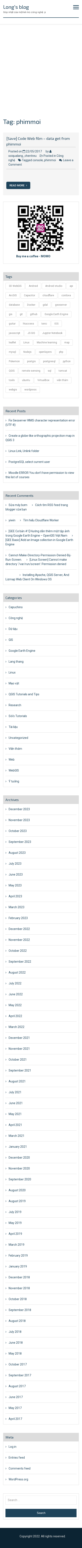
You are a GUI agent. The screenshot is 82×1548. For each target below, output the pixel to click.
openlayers (45, 351)
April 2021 (15, 1125)
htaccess (28, 323)
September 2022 (20, 961)
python (67, 361)
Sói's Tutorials (18, 716)
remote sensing (31, 370)
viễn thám (62, 380)
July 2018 (15, 1331)
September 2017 (20, 1375)
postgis (31, 361)
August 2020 (17, 1190)
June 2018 (16, 1342)
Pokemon (14, 361)
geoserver (61, 304)
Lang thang (16, 661)
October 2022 (18, 950)
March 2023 (16, 907)
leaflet (12, 342)
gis (10, 314)
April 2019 (15, 1233)
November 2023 (19, 820)
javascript (14, 333)
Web (12, 759)
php (61, 351)
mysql (12, 351)
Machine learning (47, 342)
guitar (12, 323)
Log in (12, 1446)
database (14, 304)
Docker (31, 304)
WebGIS (14, 770)
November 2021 (19, 1048)
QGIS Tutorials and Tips (24, 694)
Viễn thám (15, 748)
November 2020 (19, 1168)
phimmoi (50, 160)
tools (12, 380)
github (33, 314)
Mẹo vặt (14, 683)
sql (49, 370)
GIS (11, 639)
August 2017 (17, 1386)
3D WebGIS (15, 286)
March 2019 (16, 1244)
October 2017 (18, 1364)
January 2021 (18, 1146)
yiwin (12, 520)
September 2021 (20, 1070)
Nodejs (27, 351)
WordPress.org (18, 1479)
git (21, 314)
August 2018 (17, 1321)
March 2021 (16, 1135)
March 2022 (16, 1027)
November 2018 (19, 1288)
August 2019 (17, 1201)
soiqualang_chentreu (22, 155)
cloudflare (48, 295)
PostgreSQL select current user (29, 462)
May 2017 (15, 1408)
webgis (13, 389)
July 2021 (15, 1092)
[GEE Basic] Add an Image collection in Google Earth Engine (39, 542)
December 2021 (19, 1037)
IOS (56, 323)
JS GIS (31, 333)
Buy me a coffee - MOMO (33, 256)
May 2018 (15, 1353)
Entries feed (17, 1457)
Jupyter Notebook (52, 333)
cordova (66, 295)
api (71, 286)
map (66, 342)
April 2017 (15, 1419)
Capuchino (16, 607)
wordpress (30, 389)
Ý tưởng (14, 781)
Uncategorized (18, 737)
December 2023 (19, 809)
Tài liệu (13, 727)
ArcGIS (13, 295)
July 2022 (15, 983)
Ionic (44, 323)
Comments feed (19, 1468)
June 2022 (16, 994)
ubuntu (26, 380)
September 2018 (20, 1310)
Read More (17, 185)
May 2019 (15, 1223)
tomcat (63, 370)
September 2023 (20, 842)
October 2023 (18, 831)
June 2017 (16, 1397)
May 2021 (15, 1114)
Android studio (53, 286)
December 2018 (19, 1277)
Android (33, 286)
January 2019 (18, 1266)
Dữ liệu (13, 629)
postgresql (49, 361)
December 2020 (19, 1157)
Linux (26, 342)
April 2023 (15, 896)
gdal (45, 304)
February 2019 (18, 1255)
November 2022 (19, 939)
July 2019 (15, 1212)
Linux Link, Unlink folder (24, 451)
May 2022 (15, 1005)
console (38, 160)
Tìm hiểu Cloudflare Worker (41, 520)
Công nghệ (16, 618)
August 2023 (17, 852)
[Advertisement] (41, 67)
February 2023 (18, 918)
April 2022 (15, 1016)
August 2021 (17, 1081)
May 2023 (15, 885)
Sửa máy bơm (18, 505)
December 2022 (19, 929)
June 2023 (16, 874)
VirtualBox (43, 380)
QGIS (12, 370)
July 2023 (15, 863)
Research (15, 705)
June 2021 (16, 1103)
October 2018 (18, 1299)
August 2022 (17, 972)
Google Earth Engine (56, 314)
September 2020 (20, 1179)
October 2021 (18, 1059)
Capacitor (29, 295)
